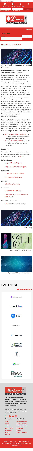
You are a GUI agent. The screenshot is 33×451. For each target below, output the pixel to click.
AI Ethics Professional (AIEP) (13, 191)
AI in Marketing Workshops (13, 177)
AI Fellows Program (16, 163)
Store (13, 6)
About (7, 421)
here (21, 156)
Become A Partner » (24, 289)
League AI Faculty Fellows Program (16, 167)
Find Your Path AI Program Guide (15, 134)
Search (3, 36)
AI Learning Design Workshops (14, 173)
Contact (7, 432)
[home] (15, 391)
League (7, 163)
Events (7, 424)
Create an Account (15, 10)
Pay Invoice (20, 6)
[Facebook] (20, 4)
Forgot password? (4, 10)
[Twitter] (12, 4)
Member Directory (22, 426)
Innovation (9, 428)
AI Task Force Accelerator (12, 184)
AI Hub (7, 203)
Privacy (7, 434)
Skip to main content (6, 1)
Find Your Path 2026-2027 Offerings (16, 141)
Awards (7, 426)
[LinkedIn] (5, 4)
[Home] (16, 20)
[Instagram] (28, 4)
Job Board (5, 6)
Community (8, 430)
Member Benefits (21, 424)
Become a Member (21, 421)
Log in (28, 9)
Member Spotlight (22, 432)
